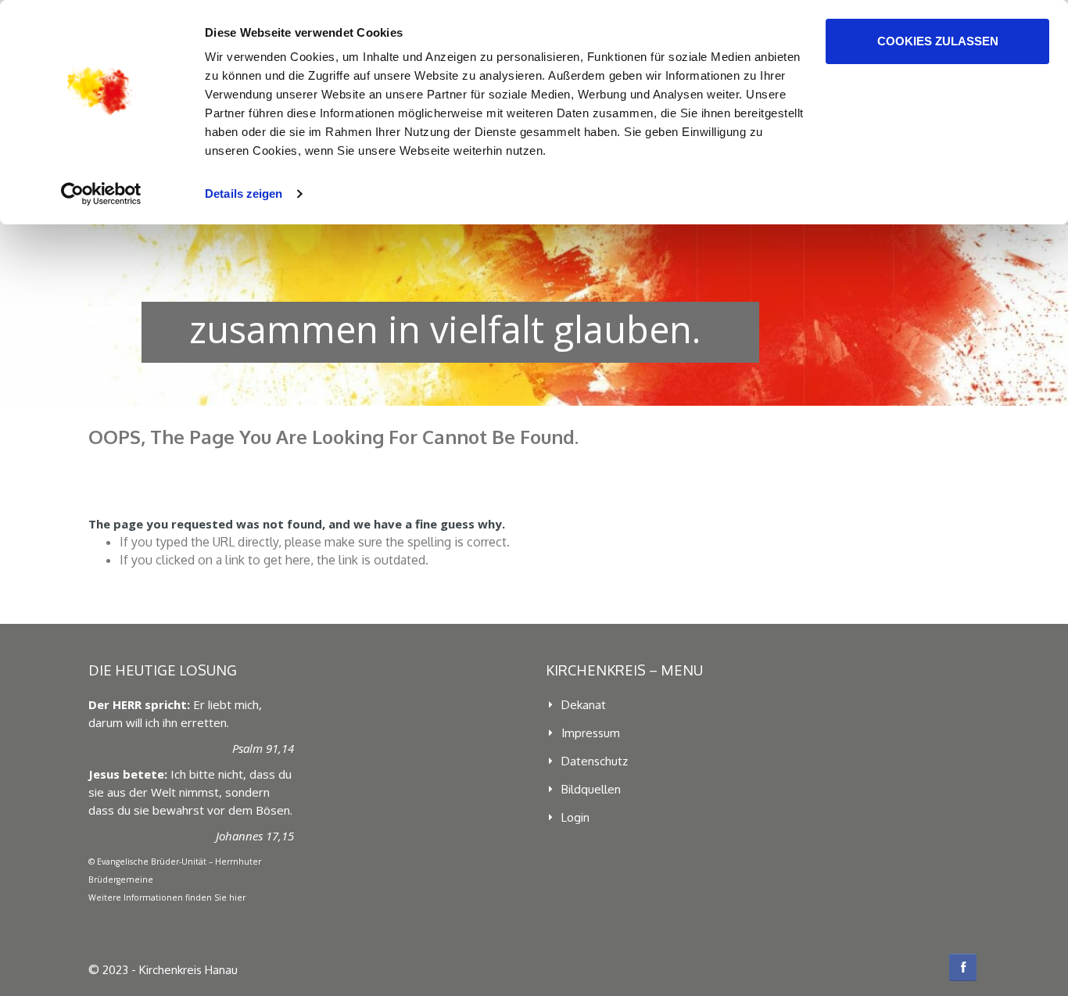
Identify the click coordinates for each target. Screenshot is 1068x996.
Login (575, 817)
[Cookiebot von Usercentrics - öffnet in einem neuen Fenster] (101, 194)
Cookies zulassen (937, 41)
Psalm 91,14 (263, 748)
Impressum (590, 733)
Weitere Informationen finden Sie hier (166, 897)
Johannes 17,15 (255, 836)
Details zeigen (243, 193)
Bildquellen (591, 789)
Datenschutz (594, 761)
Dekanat (583, 704)
